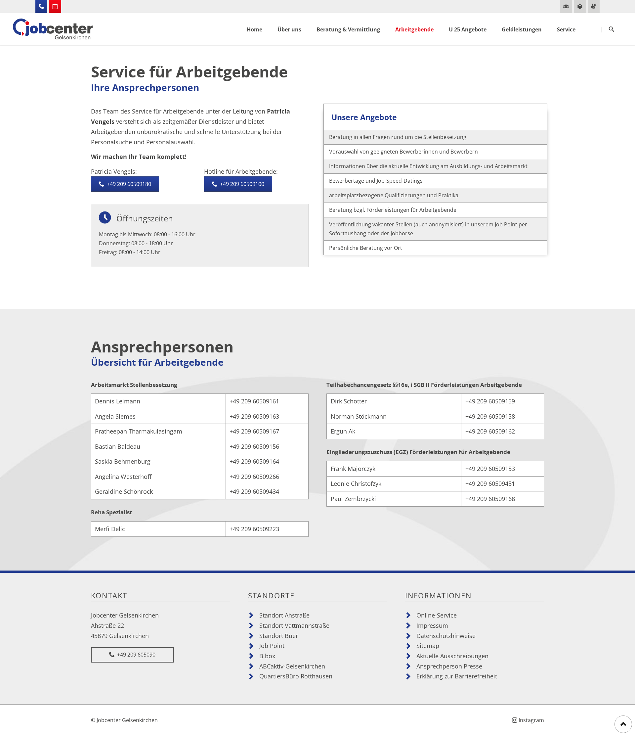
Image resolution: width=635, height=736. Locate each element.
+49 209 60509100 (241, 184)
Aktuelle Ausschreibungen (452, 656)
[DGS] (594, 6)
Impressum (432, 625)
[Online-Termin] (55, 6)
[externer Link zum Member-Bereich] (566, 6)
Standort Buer (278, 635)
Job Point (271, 645)
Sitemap (427, 645)
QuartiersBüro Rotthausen (295, 676)
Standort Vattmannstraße (294, 625)
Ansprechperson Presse (449, 666)
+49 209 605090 (135, 654)
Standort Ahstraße (284, 615)
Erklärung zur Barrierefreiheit (456, 676)
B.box (267, 656)
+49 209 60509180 (128, 184)
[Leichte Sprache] (580, 6)
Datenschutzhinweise (446, 635)
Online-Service (436, 615)
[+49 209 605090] (41, 6)
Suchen (611, 29)
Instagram (531, 720)
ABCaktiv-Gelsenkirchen (292, 666)
